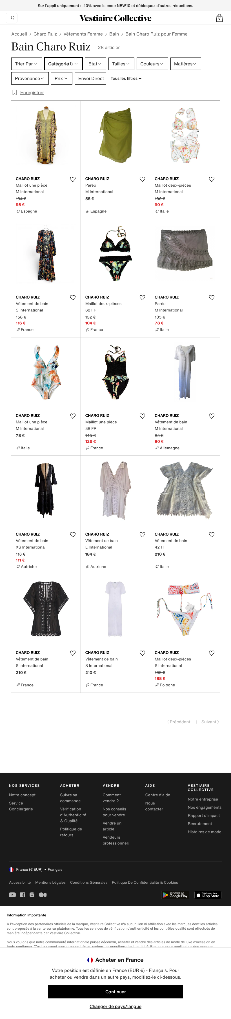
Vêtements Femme (83, 33)
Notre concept (22, 795)
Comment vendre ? (112, 798)
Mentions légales (50, 882)
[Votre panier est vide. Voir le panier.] (219, 18)
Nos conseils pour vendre (114, 812)
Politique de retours (71, 832)
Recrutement (200, 824)
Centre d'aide (157, 795)
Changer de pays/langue (115, 1006)
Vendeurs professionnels (116, 840)
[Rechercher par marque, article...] (11, 18)
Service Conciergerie (21, 806)
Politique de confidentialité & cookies (145, 882)
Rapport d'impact (204, 816)
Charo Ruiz (45, 33)
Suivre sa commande (70, 798)
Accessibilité (20, 882)
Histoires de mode (204, 832)
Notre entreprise (203, 799)
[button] (219, 18)
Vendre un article (112, 826)
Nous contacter (154, 806)
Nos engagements (205, 807)
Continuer (115, 991)
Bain (114, 33)
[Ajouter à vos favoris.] (73, 179)
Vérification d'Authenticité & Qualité (73, 815)
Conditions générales (88, 882)
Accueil (19, 33)
